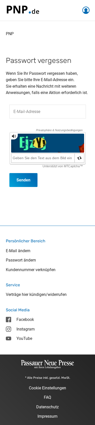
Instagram (25, 329)
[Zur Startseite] (22, 10)
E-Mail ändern (18, 250)
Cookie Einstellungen (47, 388)
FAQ (47, 397)
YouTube (24, 338)
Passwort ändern (21, 260)
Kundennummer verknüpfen (30, 269)
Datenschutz (47, 407)
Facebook (25, 319)
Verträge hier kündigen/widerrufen (36, 294)
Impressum (47, 416)
